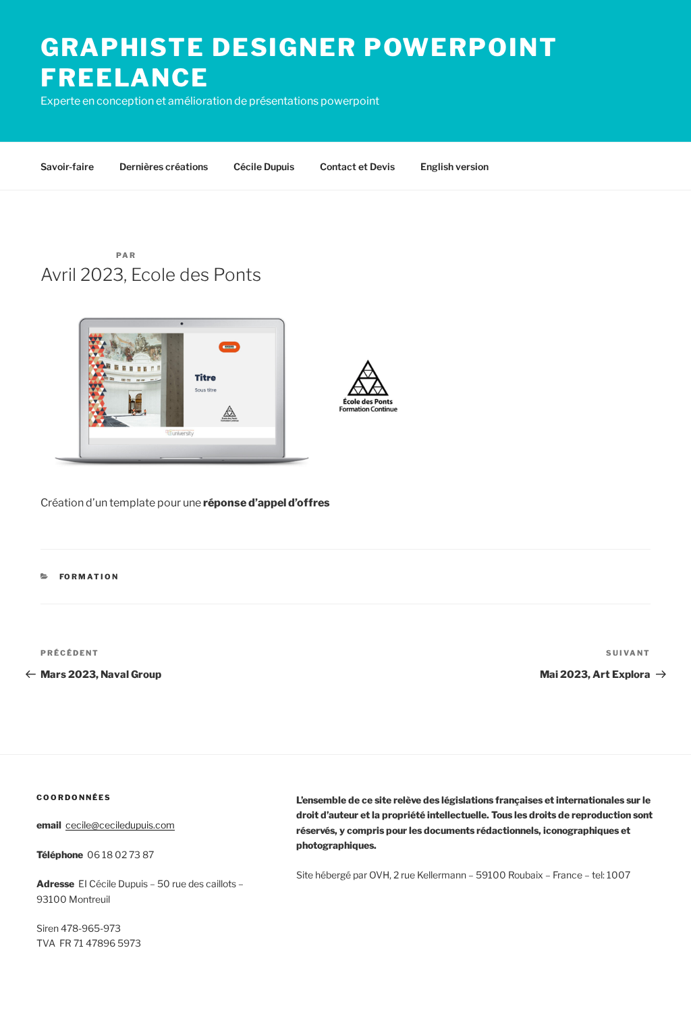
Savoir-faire (67, 166)
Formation (89, 576)
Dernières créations (163, 166)
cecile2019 (169, 255)
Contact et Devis (357, 166)
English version (454, 166)
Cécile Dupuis (263, 166)
